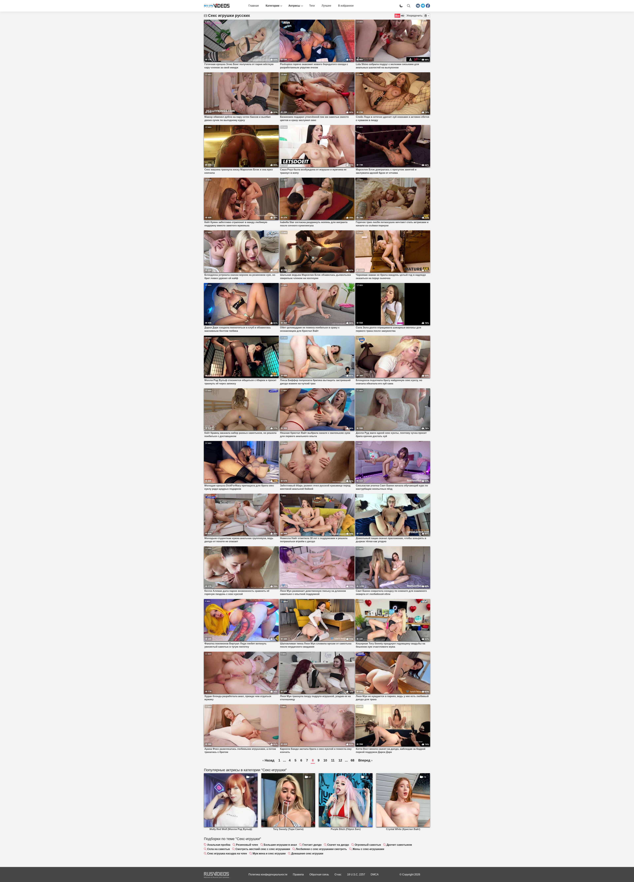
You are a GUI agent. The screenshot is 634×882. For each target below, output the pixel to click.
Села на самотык (218, 849)
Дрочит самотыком (399, 844)
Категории (272, 5)
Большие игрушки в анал (280, 844)
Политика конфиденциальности (267, 874)
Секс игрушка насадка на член (227, 853)
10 (325, 760)
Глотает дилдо (312, 844)
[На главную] (215, 6)
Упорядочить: (414, 15)
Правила (298, 874)
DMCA (375, 874)
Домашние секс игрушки (307, 853)
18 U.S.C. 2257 (356, 874)
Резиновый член (247, 844)
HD (402, 15)
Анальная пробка (218, 844)
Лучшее (326, 5)
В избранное (346, 5)
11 (333, 760)
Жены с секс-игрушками (368, 849)
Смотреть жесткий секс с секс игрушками (262, 849)
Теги (312, 5)
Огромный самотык (368, 844)
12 (340, 760)
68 (352, 760)
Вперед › (365, 760)
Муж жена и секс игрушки (269, 853)
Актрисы (294, 5)
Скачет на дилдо (338, 844)
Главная (253, 5)
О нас (338, 874)
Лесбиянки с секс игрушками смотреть (321, 849)
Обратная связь (319, 874)
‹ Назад (268, 760)
